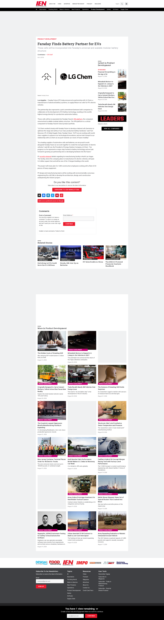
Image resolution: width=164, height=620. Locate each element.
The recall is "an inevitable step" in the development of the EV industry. (79, 392)
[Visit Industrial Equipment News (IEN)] (68, 562)
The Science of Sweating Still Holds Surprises (111, 388)
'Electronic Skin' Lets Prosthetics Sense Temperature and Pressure (110, 424)
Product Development (47, 39)
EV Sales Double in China (93, 262)
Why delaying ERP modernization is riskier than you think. (51, 356)
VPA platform (78, 119)
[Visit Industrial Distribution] (95, 563)
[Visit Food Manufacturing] (55, 562)
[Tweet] (52, 195)
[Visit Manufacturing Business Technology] (122, 562)
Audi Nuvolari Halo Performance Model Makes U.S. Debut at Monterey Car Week (81, 461)
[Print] (39, 195)
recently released (45, 156)
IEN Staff (50, 54)
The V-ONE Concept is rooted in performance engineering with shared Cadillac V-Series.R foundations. (112, 468)
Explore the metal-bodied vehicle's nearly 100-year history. (50, 395)
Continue (91, 616)
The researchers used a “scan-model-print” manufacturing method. (111, 429)
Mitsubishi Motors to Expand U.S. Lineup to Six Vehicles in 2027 (106, 84)
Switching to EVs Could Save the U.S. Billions (47, 264)
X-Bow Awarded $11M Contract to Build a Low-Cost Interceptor (80, 535)
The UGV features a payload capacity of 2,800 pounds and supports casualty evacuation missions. (112, 540)
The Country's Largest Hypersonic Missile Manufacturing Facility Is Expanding (50, 425)
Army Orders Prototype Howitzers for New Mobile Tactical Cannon (81, 498)
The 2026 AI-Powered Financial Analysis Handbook (114, 264)
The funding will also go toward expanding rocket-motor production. (81, 539)
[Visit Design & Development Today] (42, 562)
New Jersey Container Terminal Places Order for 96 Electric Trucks (52, 460)
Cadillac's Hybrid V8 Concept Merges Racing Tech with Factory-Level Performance (111, 461)
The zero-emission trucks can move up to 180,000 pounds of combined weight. (50, 465)
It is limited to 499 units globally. (78, 466)
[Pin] (57, 195)
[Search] (122, 4)
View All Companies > (112, 128)
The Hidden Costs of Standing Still (50, 353)
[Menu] (126, 4)
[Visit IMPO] (82, 562)
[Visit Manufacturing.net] (109, 563)
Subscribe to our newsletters (67, 189)
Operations (88, 259)
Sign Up (41, 586)
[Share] (43, 195)
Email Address (68, 215)
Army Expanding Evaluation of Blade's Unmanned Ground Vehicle (111, 535)
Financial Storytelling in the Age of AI (106, 73)
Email (37, 577)
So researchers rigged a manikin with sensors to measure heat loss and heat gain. (112, 392)
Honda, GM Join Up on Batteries (69, 264)
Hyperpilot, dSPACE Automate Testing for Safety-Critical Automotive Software (51, 536)
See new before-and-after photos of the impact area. (110, 505)
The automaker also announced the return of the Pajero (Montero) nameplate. (81, 358)
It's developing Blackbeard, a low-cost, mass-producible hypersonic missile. (52, 431)
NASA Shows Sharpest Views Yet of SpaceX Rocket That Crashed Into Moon (111, 499)
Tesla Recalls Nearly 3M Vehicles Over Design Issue (106, 106)
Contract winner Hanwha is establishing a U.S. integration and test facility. (82, 503)
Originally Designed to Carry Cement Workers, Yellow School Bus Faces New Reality (107, 95)
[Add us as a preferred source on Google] (61, 195)
